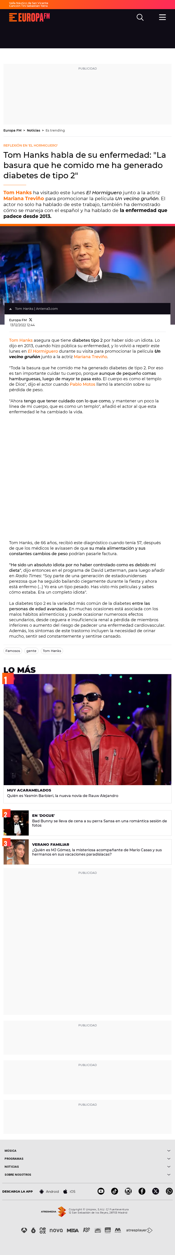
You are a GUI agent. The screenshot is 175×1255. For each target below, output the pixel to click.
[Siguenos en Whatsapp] (169, 1193)
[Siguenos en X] (155, 1193)
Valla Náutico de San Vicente (28, 3)
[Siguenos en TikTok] (114, 1193)
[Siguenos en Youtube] (101, 1193)
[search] (140, 17)
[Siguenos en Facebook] (142, 1193)
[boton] (129, 1151)
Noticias (34, 130)
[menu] (162, 16)
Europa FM (12, 130)
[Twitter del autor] (30, 320)
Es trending (55, 130)
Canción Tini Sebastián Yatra (28, 6)
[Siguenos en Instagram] (128, 1193)
